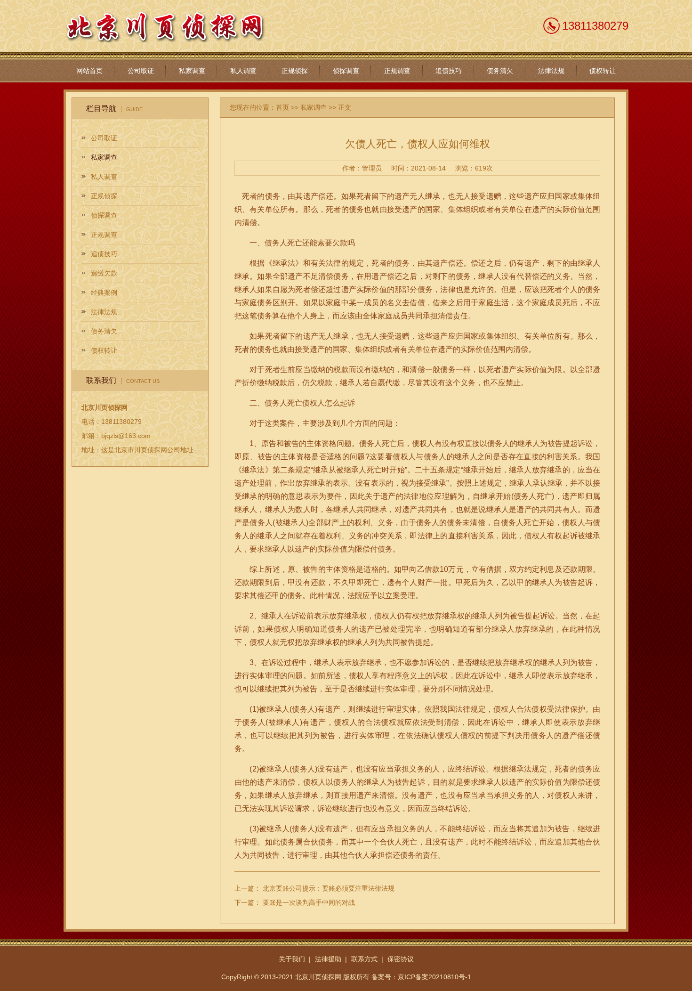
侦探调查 (346, 70)
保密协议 (400, 959)
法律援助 (328, 959)
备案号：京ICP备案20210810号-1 (421, 977)
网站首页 (89, 70)
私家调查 (192, 70)
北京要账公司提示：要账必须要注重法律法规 (328, 888)
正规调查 (397, 70)
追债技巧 (448, 70)
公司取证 (141, 70)
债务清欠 (500, 70)
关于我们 (292, 959)
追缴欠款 (104, 273)
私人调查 (243, 70)
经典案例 (104, 292)
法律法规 (551, 70)
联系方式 (364, 959)
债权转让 (602, 70)
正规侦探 (295, 70)
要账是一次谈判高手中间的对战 (309, 902)
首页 (282, 107)
